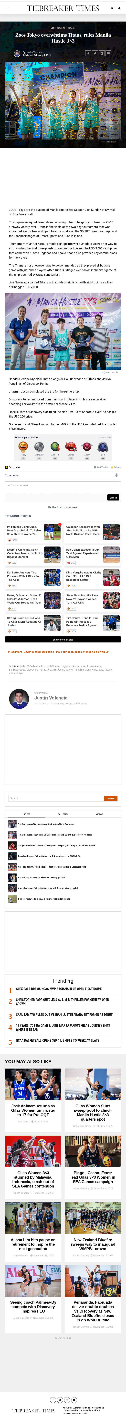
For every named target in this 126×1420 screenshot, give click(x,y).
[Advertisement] (63, 179)
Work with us (98, 1408)
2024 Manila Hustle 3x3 (40, 666)
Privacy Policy (71, 1410)
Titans (108, 669)
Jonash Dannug (81, 1188)
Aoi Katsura (78, 666)
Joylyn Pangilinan (75, 669)
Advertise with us (81, 1408)
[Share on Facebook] (88, 53)
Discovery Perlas (36, 669)
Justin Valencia (34, 52)
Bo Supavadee (17, 669)
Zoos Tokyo (16, 673)
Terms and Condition (89, 1410)
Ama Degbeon (63, 666)
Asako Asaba (94, 666)
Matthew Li (24, 1121)
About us (67, 1408)
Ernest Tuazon (21, 1193)
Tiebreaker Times (82, 1126)
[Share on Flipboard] (102, 53)
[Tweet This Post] (95, 53)
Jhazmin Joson (55, 669)
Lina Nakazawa (94, 669)
